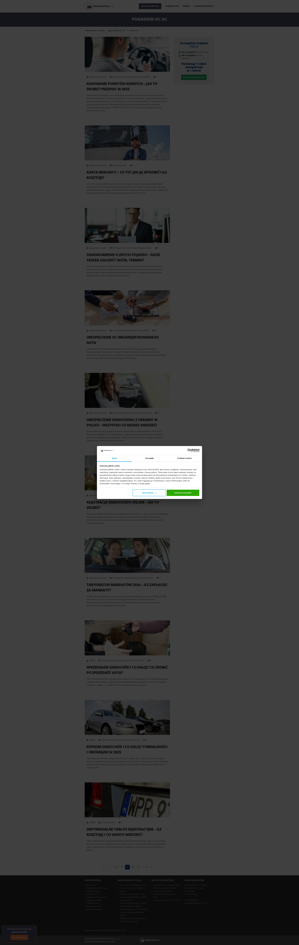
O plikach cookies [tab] (184, 458)
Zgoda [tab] (114, 458)
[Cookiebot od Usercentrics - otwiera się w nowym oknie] (189, 450)
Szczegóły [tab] (149, 458)
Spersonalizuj (147, 493)
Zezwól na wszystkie (182, 493)
